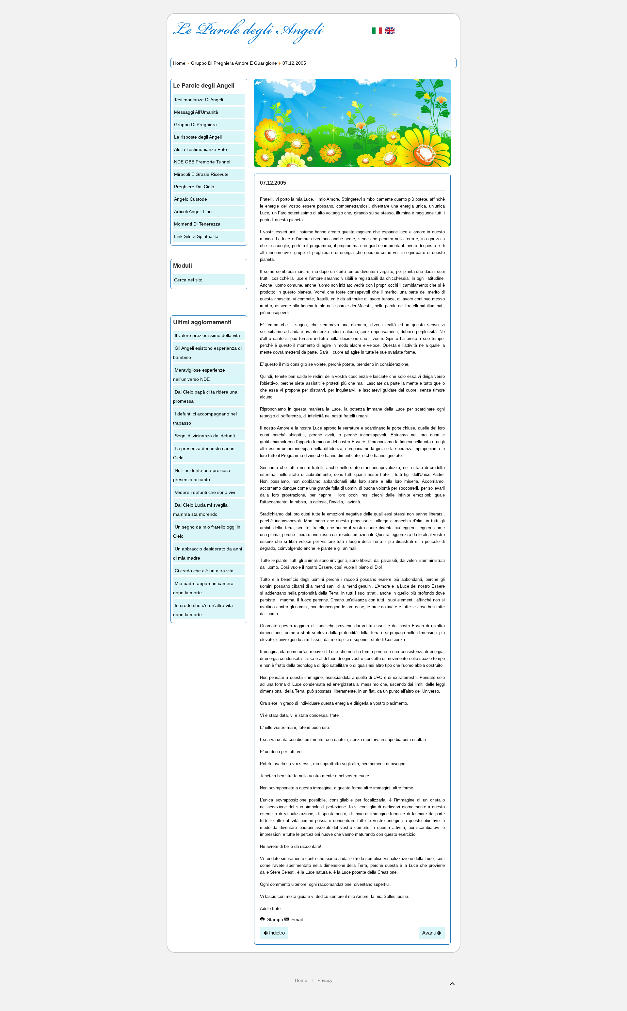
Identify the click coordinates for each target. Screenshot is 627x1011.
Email (296, 919)
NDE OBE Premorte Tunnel (202, 161)
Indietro (276, 932)
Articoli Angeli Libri (193, 211)
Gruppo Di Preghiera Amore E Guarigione (234, 63)
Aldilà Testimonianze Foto (200, 149)
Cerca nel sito (188, 279)
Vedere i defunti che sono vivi (205, 492)
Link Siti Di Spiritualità (196, 236)
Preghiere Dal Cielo (194, 186)
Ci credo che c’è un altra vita (204, 570)
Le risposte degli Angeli (198, 137)
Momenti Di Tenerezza (197, 224)
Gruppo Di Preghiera (195, 124)
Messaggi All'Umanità (196, 112)
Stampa (275, 919)
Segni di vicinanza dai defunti (205, 435)
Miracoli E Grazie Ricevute (201, 174)
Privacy (324, 980)
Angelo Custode (190, 199)
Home (179, 63)
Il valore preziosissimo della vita (207, 335)
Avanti (429, 932)
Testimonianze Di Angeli (198, 99)
